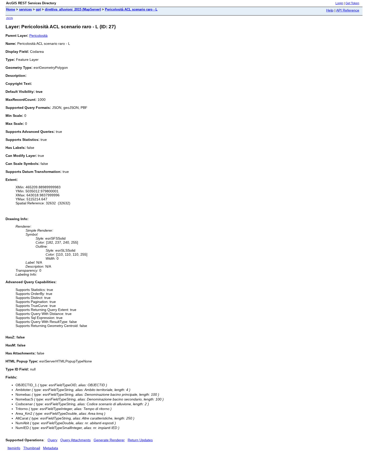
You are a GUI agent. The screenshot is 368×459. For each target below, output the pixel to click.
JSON (9, 18)
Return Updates (140, 440)
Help (329, 10)
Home (10, 9)
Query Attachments (75, 440)
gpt (38, 9)
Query (52, 440)
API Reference (347, 10)
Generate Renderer (109, 440)
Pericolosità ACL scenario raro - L (131, 9)
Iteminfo (14, 448)
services (25, 9)
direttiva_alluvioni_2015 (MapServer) (73, 9)
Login (339, 3)
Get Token (352, 3)
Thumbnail (31, 448)
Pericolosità (38, 36)
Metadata (50, 448)
